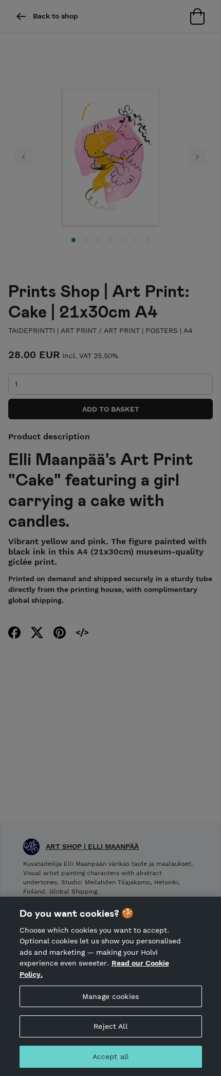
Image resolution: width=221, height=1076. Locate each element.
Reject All (110, 1026)
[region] (110, 986)
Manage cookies (110, 996)
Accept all (110, 1056)
